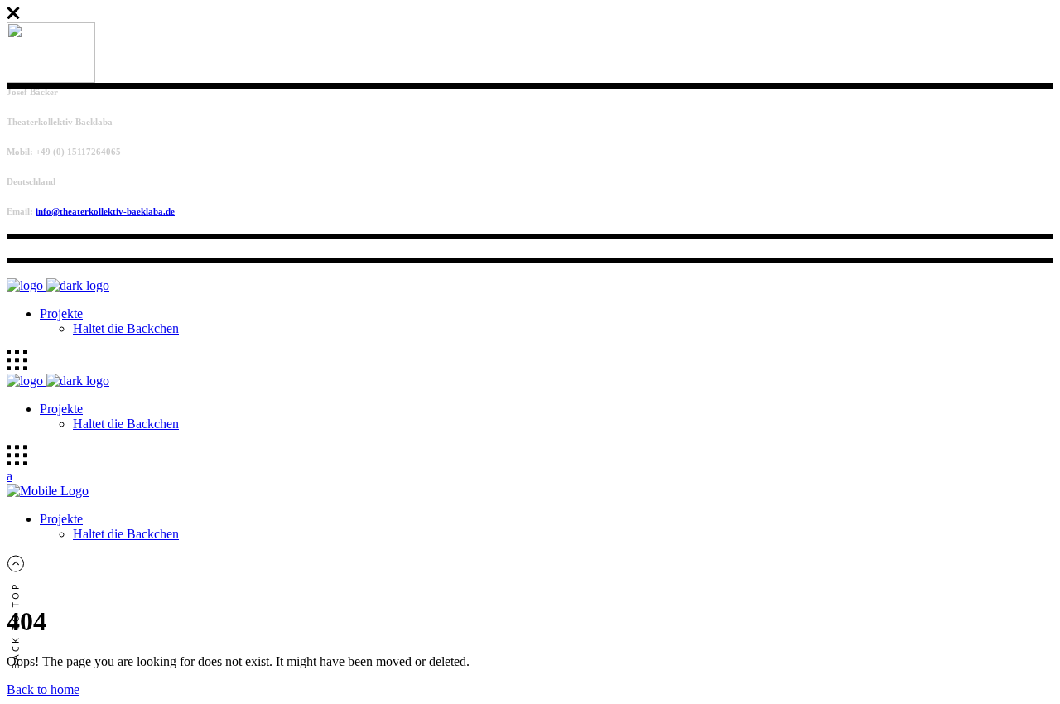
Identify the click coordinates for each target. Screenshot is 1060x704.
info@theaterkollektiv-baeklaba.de (105, 211)
